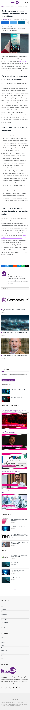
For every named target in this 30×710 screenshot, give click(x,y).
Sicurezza (3, 655)
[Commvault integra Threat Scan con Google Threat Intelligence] (15, 299)
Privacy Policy (23, 697)
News (2, 645)
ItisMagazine (4, 614)
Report (2, 653)
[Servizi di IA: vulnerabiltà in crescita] (6, 528)
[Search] (28, 2)
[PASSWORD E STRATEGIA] (6, 399)
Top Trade (3, 609)
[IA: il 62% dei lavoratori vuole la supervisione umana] (6, 572)
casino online (22, 61)
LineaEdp (3, 611)
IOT (2, 658)
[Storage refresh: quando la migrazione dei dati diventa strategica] (15, 323)
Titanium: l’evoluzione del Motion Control (11, 471)
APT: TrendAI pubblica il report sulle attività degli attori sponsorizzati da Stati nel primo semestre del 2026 (19, 536)
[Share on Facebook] (5, 22)
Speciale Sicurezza (5, 617)
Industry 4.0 (4, 619)
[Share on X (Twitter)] (13, 22)
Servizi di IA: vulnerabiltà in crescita (18, 526)
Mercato (3, 642)
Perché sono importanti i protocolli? (10, 452)
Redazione (3, 625)
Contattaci (3, 627)
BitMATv (3, 606)
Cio (2, 637)
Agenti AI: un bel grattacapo (16, 577)
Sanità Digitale (4, 622)
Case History (4, 650)
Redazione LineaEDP (8, 19)
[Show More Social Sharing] (27, 22)
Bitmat (2, 603)
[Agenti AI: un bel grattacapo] (6, 580)
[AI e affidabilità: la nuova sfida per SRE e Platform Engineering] (6, 557)
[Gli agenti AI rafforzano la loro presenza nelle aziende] (6, 564)
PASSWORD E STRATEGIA (16, 397)
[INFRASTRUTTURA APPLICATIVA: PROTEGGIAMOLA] (6, 391)
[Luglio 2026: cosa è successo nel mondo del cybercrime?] (6, 521)
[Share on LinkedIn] (21, 22)
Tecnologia (3, 647)
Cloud (2, 639)
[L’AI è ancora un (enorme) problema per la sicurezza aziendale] (6, 544)
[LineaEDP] (15, 2)
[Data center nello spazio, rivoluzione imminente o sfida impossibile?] (15, 346)
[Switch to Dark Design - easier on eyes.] (25, 2)
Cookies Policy (13, 697)
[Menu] (2, 2)
